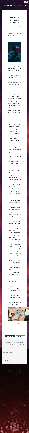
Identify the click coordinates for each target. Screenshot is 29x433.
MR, (10, 344)
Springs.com (14, 6)
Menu (26, 1)
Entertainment (9, 352)
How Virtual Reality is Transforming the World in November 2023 (14, 20)
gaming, (12, 344)
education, (16, 344)
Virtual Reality (10, 354)
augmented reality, (18, 342)
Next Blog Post (20, 336)
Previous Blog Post (10, 336)
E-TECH (13, 367)
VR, (14, 342)
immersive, (9, 346)
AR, (22, 342)
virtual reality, (11, 342)
